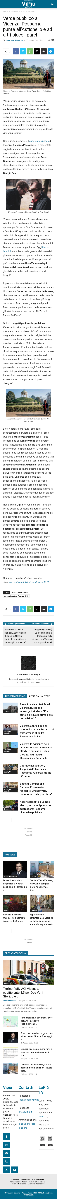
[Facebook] (16, 51)
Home (5, 11)
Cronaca (7, 711)
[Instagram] (6, 1145)
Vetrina (33, 876)
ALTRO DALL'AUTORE (39, 696)
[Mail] (6, 1153)
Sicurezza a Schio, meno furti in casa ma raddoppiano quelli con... (36, 1052)
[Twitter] (23, 51)
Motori (6, 983)
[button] (5, 4)
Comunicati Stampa (14, 40)
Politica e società (28, 11)
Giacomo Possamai (20, 592)
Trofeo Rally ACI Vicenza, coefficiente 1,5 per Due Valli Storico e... (23, 992)
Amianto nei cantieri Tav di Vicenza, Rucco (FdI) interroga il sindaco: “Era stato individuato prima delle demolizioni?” (36, 711)
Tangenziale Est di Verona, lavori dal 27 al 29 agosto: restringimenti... (37, 1020)
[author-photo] (28, 670)
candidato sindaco (39, 141)
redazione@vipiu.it (29, 1099)
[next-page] (10, 820)
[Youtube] (14, 1169)
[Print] (44, 51)
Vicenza (14, 11)
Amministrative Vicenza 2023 (16, 596)
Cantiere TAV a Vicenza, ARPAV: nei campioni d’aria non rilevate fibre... (36, 1067)
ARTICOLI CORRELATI (15, 696)
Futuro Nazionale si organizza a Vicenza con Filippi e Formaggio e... (37, 1036)
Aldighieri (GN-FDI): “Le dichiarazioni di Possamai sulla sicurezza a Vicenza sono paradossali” (42, 636)
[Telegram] (51, 51)
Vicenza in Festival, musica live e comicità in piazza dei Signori (14, 917)
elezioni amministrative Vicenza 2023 (29, 582)
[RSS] (6, 1161)
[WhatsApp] (30, 51)
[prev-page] (5, 820)
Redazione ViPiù (10, 1001)
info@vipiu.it (25, 1111)
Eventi (6, 910)
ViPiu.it (42, 1116)
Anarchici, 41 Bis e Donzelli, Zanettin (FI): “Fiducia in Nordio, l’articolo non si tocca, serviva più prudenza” (16, 636)
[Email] (37, 51)
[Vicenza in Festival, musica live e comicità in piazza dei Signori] (15, 903)
